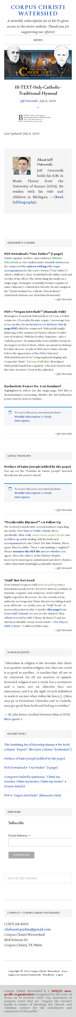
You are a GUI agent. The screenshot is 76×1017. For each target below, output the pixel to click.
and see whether (37, 551)
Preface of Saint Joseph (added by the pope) (34, 758)
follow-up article (17, 539)
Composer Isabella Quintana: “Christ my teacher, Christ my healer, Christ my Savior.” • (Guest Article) (35, 781)
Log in (59, 974)
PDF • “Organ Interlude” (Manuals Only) (32, 795)
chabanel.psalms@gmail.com (27, 929)
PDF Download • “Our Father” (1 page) (31, 767)
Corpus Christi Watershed (38, 10)
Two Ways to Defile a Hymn (33, 530)
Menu (38, 40)
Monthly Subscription (27, 416)
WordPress (48, 974)
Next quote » (13, 719)
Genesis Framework (30, 974)
